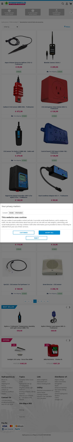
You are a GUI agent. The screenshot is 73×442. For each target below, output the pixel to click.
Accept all (49, 232)
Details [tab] (11, 213)
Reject (36, 238)
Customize (24, 232)
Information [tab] (19, 213)
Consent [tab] (5, 213)
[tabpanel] (36, 222)
